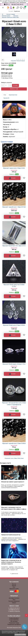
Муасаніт (16, 15)
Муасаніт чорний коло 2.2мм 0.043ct (14, 443)
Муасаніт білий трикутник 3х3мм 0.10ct (14, 285)
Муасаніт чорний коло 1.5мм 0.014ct (14, 207)
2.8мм (15, 458)
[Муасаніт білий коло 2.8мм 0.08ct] (14, 39)
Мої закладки (14, 621)
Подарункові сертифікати (14, 624)
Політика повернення (14, 601)
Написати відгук (21, 60)
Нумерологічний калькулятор (10, 534)
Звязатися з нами (14, 588)
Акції (14, 599)
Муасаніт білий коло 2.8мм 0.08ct (10, 17)
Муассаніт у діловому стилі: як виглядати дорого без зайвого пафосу (13, 508)
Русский (11, 11)
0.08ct (18, 458)
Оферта (14, 602)
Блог (14, 587)
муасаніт (8, 458)
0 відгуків (13, 60)
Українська (17, 11)
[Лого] (11, 8)
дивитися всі (14, 573)
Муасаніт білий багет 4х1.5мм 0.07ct (14, 246)
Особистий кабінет (14, 618)
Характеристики (13, 94)
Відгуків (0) (6, 98)
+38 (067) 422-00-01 (17, 4)
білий (22, 458)
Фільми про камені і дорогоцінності (12, 482)
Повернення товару (14, 623)
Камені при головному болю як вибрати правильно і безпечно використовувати (11, 562)
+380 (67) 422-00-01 (14, 608)
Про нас (14, 584)
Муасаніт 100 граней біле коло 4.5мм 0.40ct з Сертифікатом (14, 403)
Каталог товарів (11, 14)
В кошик (15, 85)
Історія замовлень (14, 619)
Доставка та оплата (14, 598)
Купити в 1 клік (14, 89)
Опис (5, 94)
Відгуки (14, 585)
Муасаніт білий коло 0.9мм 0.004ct (14, 325)
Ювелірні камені (6, 15)
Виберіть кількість (6, 82)
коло (12, 458)
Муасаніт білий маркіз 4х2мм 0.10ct (14, 364)
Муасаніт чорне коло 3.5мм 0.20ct (14, 168)
